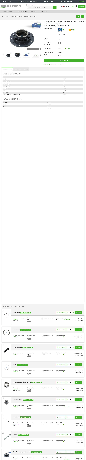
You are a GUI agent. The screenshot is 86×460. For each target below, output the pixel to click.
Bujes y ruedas (12, 16)
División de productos (7, 11)
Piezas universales (43, 11)
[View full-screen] (39, 23)
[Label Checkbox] (3, 311)
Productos (6, 16)
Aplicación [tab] (25, 69)
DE (64, 6)
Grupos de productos (21, 11)
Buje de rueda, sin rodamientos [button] (30, 16)
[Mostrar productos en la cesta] (75, 6)
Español (69, 6)
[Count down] (67, 312)
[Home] (2, 16)
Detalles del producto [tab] (7, 69)
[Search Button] (55, 7)
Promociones (33, 11)
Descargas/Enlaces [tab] (17, 69)
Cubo (17, 16)
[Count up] (73, 312)
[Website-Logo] (11, 6)
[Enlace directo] (78, 16)
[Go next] (40, 54)
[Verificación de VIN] (72, 6)
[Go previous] (3, 54)
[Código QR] (82, 16)
